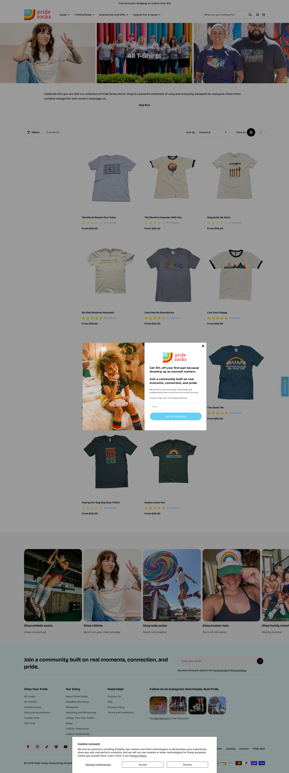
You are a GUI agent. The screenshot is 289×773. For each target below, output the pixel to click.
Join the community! (176, 416)
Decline (187, 764)
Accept (143, 764)
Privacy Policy (138, 755)
